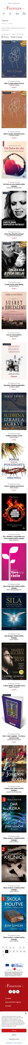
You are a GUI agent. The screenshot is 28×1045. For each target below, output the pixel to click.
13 (24, 951)
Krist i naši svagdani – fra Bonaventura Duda (14, 737)
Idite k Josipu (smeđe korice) (14, 134)
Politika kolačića (9, 1042)
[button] (25, 1013)
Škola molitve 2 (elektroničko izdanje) (14, 889)
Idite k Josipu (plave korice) (14, 83)
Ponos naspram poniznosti (14, 486)
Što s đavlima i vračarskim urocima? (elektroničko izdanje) (14, 537)
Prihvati (14, 1030)
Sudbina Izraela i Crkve (14, 436)
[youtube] (17, 991)
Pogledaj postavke (14, 1039)
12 (20, 951)
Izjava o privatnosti (17, 1042)
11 (17, 951)
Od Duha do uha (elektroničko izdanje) (14, 185)
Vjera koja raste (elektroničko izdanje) (14, 587)
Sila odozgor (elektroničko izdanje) (14, 637)
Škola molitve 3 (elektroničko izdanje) (14, 839)
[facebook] (10, 991)
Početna (4, 23)
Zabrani (14, 1035)
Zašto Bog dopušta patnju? (14, 234)
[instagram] (14, 991)
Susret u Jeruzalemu (14, 335)
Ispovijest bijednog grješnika (14, 385)
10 (13, 951)
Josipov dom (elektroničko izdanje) (14, 789)
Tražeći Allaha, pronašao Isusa (14, 686)
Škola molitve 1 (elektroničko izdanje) (14, 938)
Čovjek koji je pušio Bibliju (14, 284)
